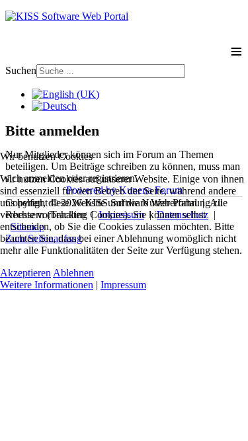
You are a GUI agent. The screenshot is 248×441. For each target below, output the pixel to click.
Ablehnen (73, 272)
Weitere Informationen (46, 284)
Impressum (123, 284)
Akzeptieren (25, 272)
